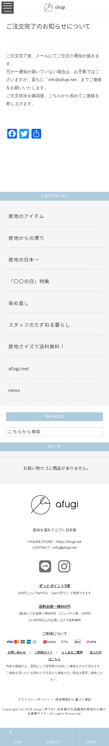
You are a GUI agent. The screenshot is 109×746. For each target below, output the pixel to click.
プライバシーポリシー (34, 699)
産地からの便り (26, 238)
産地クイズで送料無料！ (36, 346)
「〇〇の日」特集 (29, 281)
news (14, 390)
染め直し (18, 303)
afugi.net (18, 368)
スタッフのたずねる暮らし (39, 325)
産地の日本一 (23, 259)
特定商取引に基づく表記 (73, 699)
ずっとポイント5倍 (54, 586)
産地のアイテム (26, 216)
